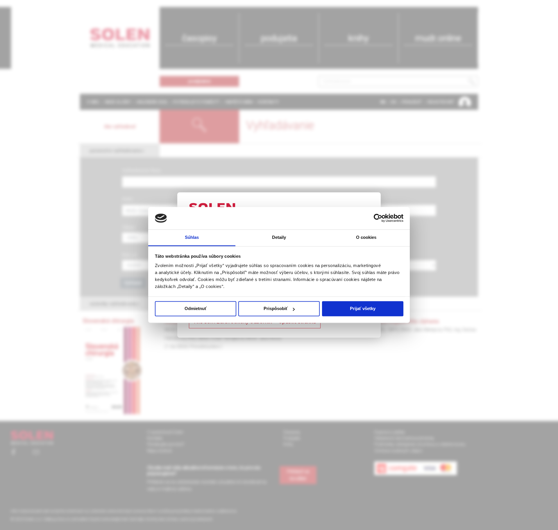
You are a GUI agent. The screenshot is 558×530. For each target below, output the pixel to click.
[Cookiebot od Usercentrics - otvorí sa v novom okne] (378, 218)
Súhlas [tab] (192, 237)
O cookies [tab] (366, 237)
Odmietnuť (196, 308)
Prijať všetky (362, 308)
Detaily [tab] (279, 237)
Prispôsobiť (276, 308)
